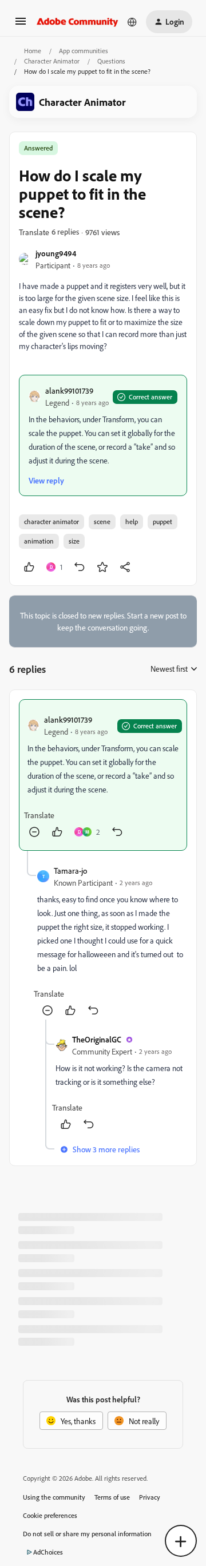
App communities (83, 50)
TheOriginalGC (96, 1039)
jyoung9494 (55, 253)
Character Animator (52, 61)
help (131, 521)
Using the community (54, 1497)
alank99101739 (69, 390)
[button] (20, 25)
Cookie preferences (50, 1515)
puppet (162, 521)
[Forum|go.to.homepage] (77, 22)
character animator (51, 521)
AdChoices (48, 1552)
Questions (111, 61)
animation (39, 541)
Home (32, 50)
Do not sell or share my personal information (87, 1533)
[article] (103, 775)
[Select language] (132, 22)
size (74, 541)
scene (102, 521)
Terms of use (112, 1497)
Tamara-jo (70, 870)
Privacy (149, 1497)
